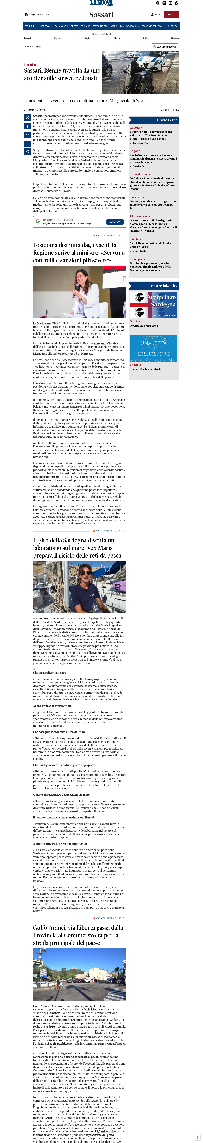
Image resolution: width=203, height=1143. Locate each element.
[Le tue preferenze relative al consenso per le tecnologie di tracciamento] (197, 1137)
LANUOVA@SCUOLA (129, 26)
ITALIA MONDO (61, 26)
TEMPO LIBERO (100, 26)
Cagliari (87, 38)
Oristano (175, 38)
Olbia (145, 38)
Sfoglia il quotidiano (39, 15)
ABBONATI (171, 15)
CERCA (174, 26)
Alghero (57, 38)
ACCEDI (159, 15)
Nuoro (117, 38)
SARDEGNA (45, 26)
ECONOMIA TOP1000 (151, 26)
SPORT (74, 26)
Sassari (27, 38)
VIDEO (114, 26)
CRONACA (85, 26)
